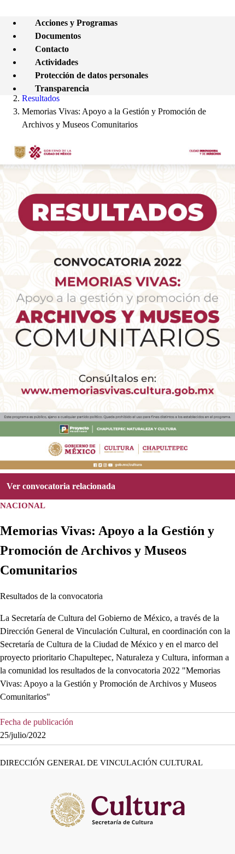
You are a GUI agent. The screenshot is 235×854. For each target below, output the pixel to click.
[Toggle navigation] (229, 17)
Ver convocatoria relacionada (61, 486)
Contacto (52, 49)
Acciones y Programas (76, 22)
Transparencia (62, 88)
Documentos (58, 35)
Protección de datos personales (91, 75)
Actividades (56, 62)
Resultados (41, 98)
